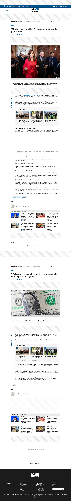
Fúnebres (28, 6)
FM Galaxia (60, 6)
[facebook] (15, 34)
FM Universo (65, 6)
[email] (19, 34)
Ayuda (40, 495)
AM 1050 (55, 6)
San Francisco (12, 6)
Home (7, 6)
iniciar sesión (32, 245)
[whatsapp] (13, 34)
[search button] (4, 6)
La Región (18, 6)
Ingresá (65, 10)
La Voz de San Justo (22, 206)
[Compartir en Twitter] (17, 34)
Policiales (23, 6)
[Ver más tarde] (11, 34)
